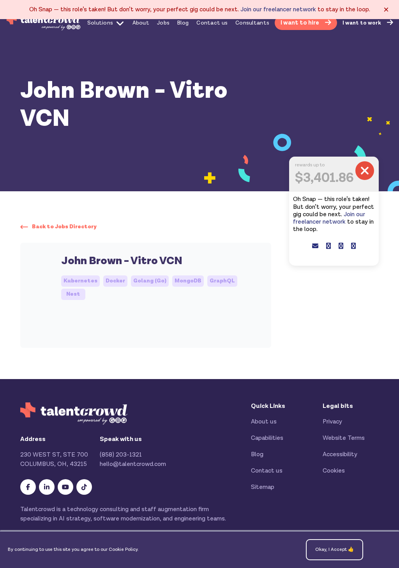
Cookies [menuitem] (334, 471)
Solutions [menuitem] (100, 22)
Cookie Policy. (124, 549)
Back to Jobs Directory (64, 226)
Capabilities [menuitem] (267, 438)
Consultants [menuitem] (252, 22)
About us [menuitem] (264, 422)
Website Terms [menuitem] (344, 438)
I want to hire (300, 22)
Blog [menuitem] (183, 22)
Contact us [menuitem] (212, 22)
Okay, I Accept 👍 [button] (334, 549)
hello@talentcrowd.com (133, 464)
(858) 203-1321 (121, 455)
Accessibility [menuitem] (340, 454)
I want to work (362, 22)
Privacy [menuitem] (332, 422)
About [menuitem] (140, 22)
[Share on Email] (315, 246)
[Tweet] (341, 246)
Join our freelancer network (278, 9)
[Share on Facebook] (328, 246)
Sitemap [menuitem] (262, 487)
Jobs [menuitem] (163, 22)
